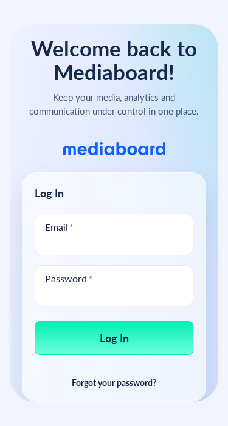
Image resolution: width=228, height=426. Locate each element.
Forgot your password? (114, 382)
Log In (114, 337)
